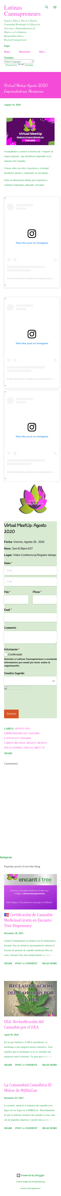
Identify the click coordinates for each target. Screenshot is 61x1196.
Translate (29, 65)
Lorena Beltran (14, 742)
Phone (41, 592)
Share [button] (8, 753)
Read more (49, 963)
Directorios (24, 51)
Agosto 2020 (22, 728)
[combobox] (30, 680)
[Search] (47, 6)
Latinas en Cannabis (17, 738)
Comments (10, 628)
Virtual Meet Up (34, 747)
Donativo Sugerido (14, 673)
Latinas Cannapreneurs (22, 10)
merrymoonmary (38, 1182)
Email (12, 610)
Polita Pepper (13, 747)
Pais (11, 592)
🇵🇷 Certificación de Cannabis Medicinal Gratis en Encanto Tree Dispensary (28, 920)
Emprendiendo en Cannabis (21, 733)
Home (7, 51)
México (42, 742)
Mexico (31, 742)
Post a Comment (26, 963)
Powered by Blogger (33, 1175)
